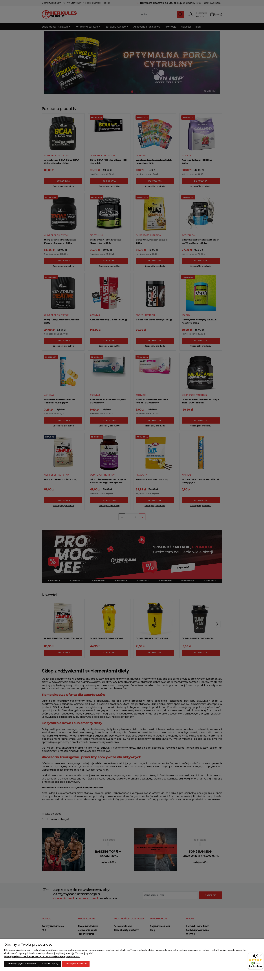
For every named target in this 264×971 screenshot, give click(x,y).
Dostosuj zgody (50, 963)
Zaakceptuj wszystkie (75, 963)
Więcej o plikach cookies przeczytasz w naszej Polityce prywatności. (42, 956)
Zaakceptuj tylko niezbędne (21, 963)
